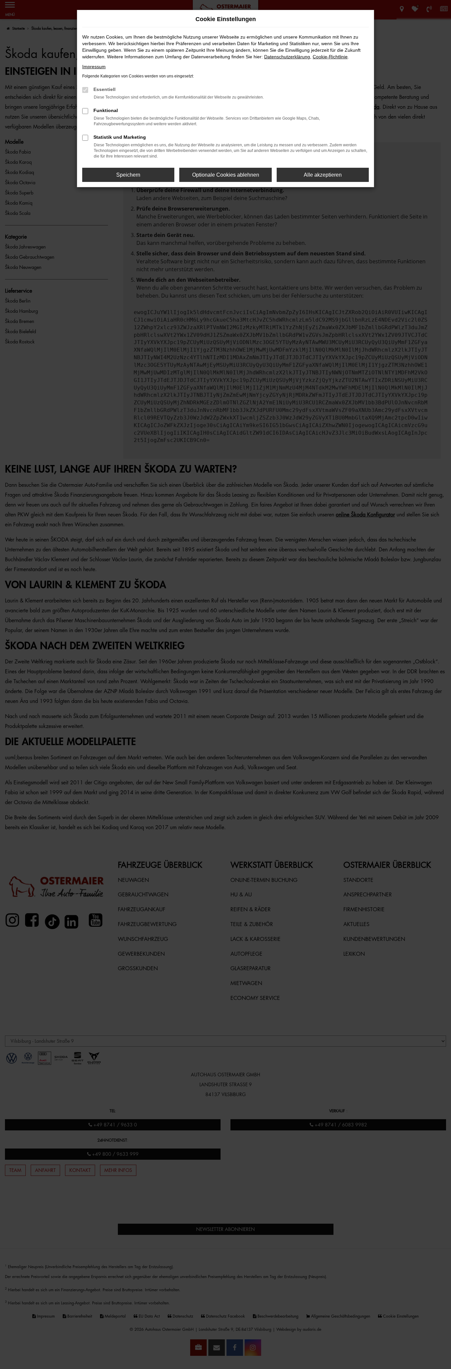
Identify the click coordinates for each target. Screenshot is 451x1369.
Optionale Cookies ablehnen (225, 175)
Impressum (94, 66)
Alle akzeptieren (323, 175)
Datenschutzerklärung (287, 56)
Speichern (128, 175)
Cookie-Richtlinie (330, 56)
